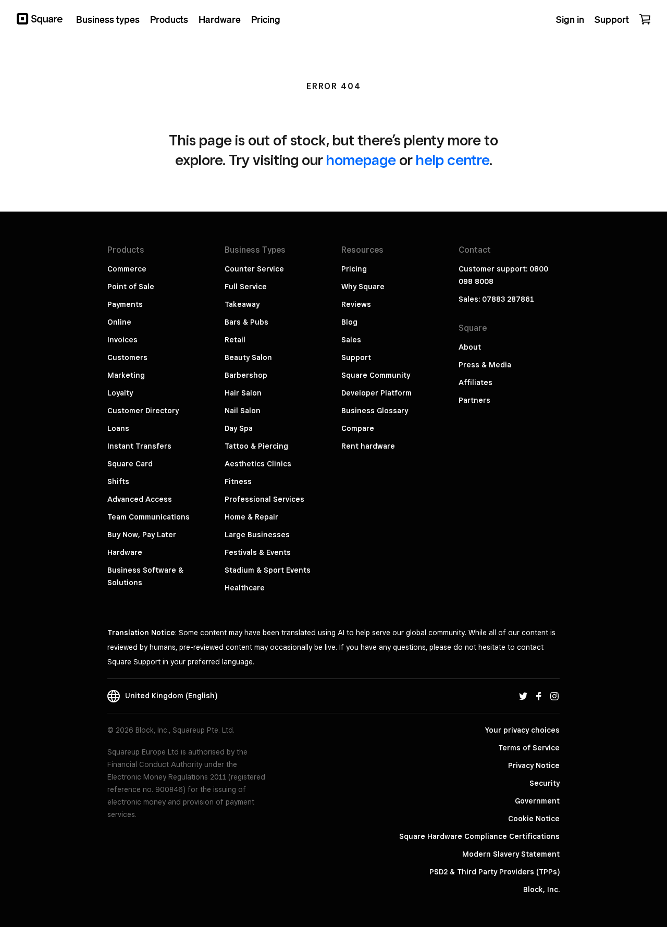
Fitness (238, 481)
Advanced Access (139, 499)
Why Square (363, 286)
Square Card (130, 464)
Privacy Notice (534, 765)
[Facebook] (539, 695)
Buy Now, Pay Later (141, 534)
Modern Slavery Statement (511, 854)
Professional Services (264, 499)
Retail (235, 340)
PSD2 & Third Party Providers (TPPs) (494, 872)
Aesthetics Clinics (258, 464)
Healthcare (245, 588)
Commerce (126, 269)
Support (356, 357)
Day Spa (239, 428)
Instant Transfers (139, 446)
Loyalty (120, 393)
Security (544, 783)
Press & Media (485, 365)
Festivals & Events (258, 552)
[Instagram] (554, 695)
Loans (118, 428)
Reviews (356, 304)
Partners (474, 400)
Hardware (124, 552)
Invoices (122, 340)
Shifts (118, 481)
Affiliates (475, 382)
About (470, 347)
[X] (523, 695)
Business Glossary (374, 410)
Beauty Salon (248, 357)
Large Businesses (257, 534)
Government (537, 801)
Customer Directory (143, 410)
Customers (127, 357)
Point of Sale (130, 286)
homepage (361, 159)
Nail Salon (243, 410)
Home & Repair (251, 517)
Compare (357, 428)
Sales (351, 340)
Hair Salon (243, 393)
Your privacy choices (522, 730)
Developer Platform (376, 393)
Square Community (375, 375)
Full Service (246, 286)
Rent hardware (368, 446)
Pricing (354, 269)
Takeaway (242, 304)
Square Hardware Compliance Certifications (479, 836)
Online (119, 322)
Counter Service (254, 269)
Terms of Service (529, 748)
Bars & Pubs (246, 322)
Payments (125, 304)
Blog (349, 322)
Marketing (126, 375)
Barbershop (246, 375)
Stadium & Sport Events (268, 570)
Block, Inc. (541, 889)
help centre (452, 159)
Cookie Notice (534, 818)
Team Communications (148, 517)
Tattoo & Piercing (256, 446)
